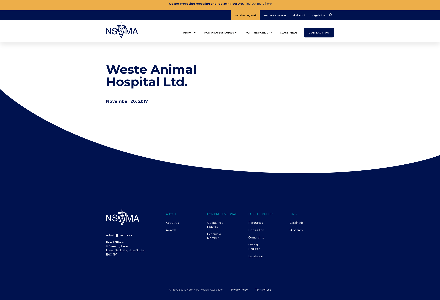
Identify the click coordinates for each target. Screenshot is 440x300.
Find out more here (258, 3)
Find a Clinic (256, 230)
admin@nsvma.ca (119, 235)
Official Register (254, 247)
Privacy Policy (239, 289)
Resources (255, 222)
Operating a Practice (215, 224)
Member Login (244, 15)
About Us (172, 222)
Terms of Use (263, 289)
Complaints (256, 237)
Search (297, 230)
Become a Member (214, 236)
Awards (171, 230)
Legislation (255, 256)
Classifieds (296, 222)
